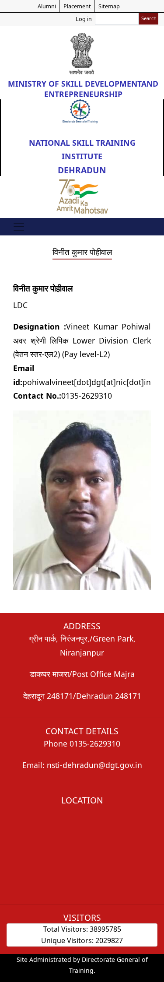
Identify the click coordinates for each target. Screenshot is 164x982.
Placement (77, 6)
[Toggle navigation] (19, 226)
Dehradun (82, 170)
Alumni (47, 6)
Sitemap (109, 6)
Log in (84, 19)
